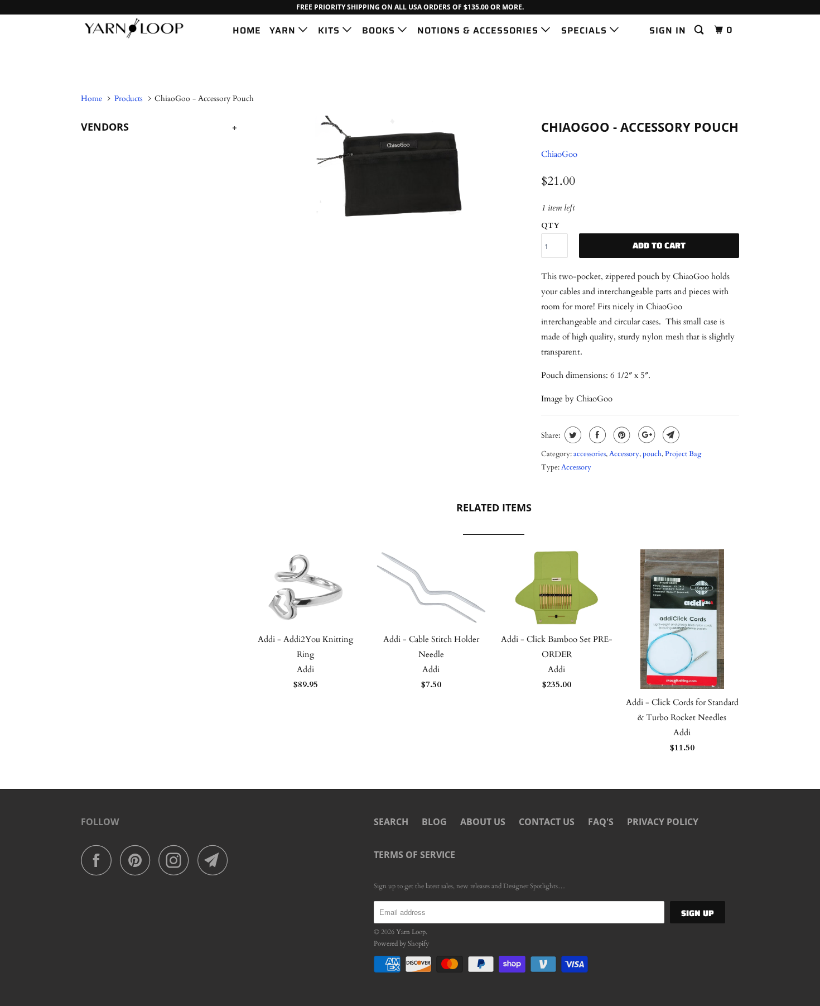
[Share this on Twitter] (571, 435)
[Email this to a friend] (669, 435)
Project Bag (683, 454)
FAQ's (601, 822)
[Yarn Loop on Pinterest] (138, 860)
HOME (247, 30)
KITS (330, 30)
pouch (652, 454)
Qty (550, 226)
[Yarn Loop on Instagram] (176, 860)
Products (128, 98)
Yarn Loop (411, 931)
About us (482, 822)
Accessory (624, 454)
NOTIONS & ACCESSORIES (479, 30)
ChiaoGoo (559, 154)
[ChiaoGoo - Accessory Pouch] (389, 166)
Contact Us (547, 822)
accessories (589, 454)
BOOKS (380, 30)
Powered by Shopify (401, 943)
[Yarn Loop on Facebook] (99, 860)
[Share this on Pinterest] (620, 435)
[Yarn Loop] (138, 28)
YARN (283, 30)
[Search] (700, 30)
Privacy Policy (662, 822)
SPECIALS (585, 30)
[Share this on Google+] (645, 435)
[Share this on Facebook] (596, 435)
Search (391, 822)
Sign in (667, 30)
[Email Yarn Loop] (215, 860)
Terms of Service (414, 855)
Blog (434, 822)
